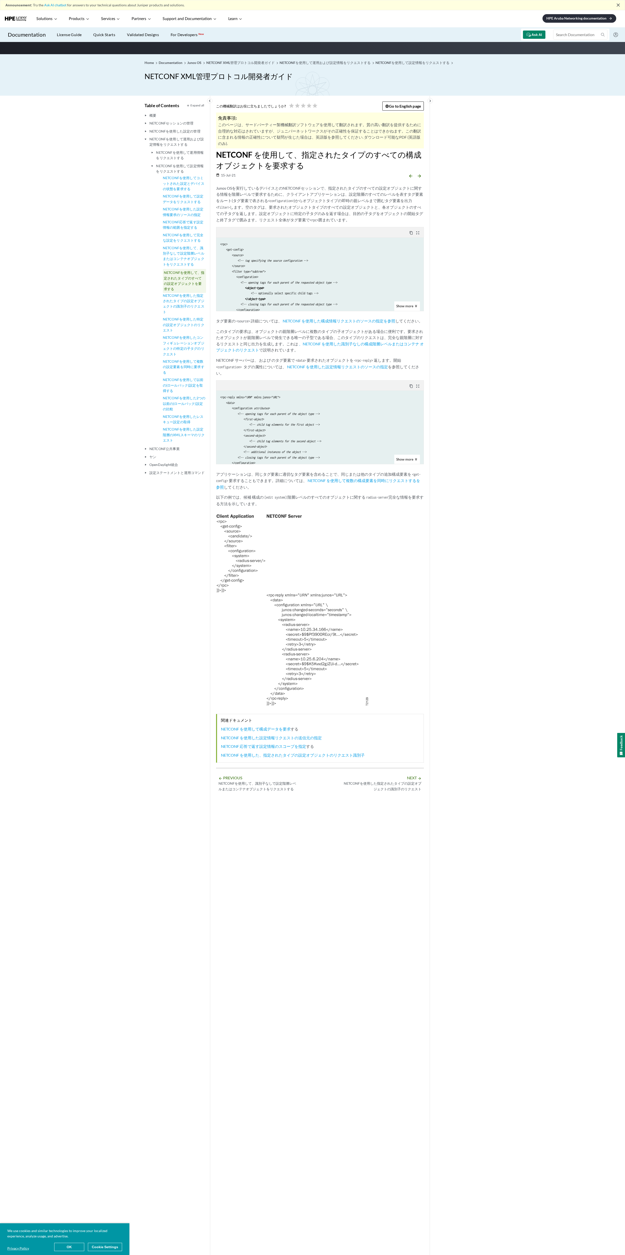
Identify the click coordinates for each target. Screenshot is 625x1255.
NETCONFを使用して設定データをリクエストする (183, 199)
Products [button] (76, 19)
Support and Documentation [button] (187, 19)
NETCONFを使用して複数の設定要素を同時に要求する (183, 366)
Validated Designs (143, 34)
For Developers (187, 34)
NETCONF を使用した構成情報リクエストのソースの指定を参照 (339, 321)
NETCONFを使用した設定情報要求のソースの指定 (183, 211)
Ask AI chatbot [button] (55, 5)
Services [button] (108, 19)
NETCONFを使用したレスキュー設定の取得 (183, 419)
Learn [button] (233, 19)
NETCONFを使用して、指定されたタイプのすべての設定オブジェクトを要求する (184, 280)
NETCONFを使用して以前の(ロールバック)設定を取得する (183, 385)
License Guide (69, 34)
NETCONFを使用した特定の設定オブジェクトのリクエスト (183, 324)
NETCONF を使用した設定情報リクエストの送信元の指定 (271, 737)
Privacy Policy (18, 1248)
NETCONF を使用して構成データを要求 (256, 729)
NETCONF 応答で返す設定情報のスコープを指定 (263, 746)
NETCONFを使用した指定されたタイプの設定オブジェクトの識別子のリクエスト (183, 303)
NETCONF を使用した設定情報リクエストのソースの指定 (337, 366)
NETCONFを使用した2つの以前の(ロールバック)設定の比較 (184, 403)
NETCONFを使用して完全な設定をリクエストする (183, 237)
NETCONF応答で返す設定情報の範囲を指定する (183, 224)
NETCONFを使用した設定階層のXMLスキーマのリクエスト (184, 434)
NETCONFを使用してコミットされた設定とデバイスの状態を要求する (183, 183)
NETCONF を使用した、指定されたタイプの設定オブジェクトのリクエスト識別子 (293, 755)
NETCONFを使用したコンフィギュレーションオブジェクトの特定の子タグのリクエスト (183, 345)
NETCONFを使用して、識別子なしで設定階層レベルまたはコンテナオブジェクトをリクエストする (183, 256)
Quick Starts (104, 34)
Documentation (27, 34)
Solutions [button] (44, 19)
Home (150, 63)
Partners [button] (139, 19)
